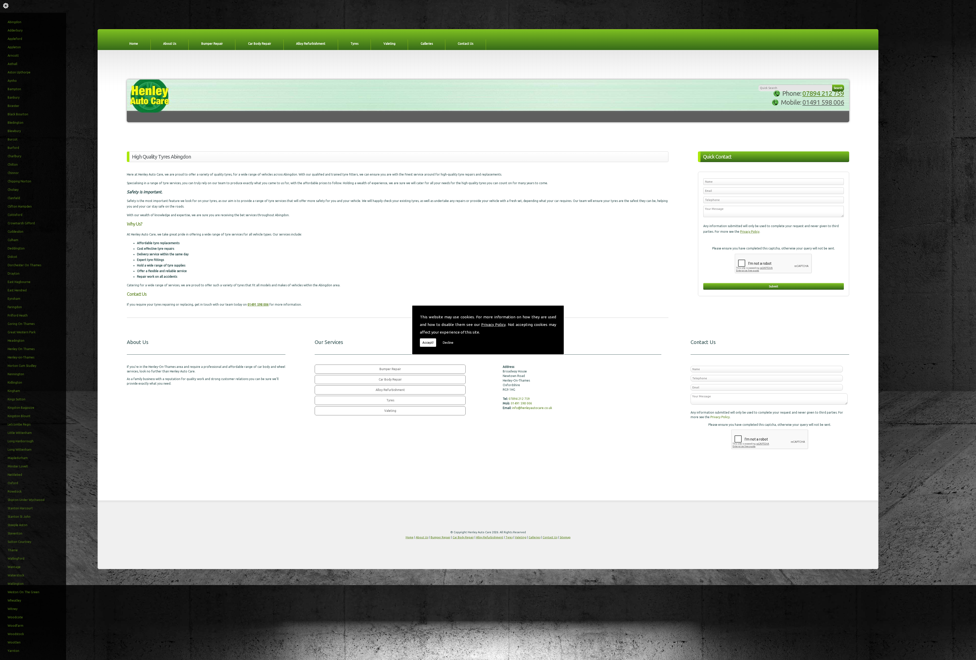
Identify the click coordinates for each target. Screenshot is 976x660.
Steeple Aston (17, 525)
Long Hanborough (21, 441)
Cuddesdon (15, 231)
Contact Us (465, 43)
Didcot (12, 256)
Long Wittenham (20, 449)
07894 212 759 (823, 93)
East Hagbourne (19, 282)
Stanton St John (19, 516)
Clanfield (14, 198)
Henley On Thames (21, 349)
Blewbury (14, 131)
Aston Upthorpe (19, 72)
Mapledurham (18, 458)
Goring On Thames (21, 323)
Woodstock (16, 634)
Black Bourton (18, 114)
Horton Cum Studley (22, 365)
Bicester (13, 105)
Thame (13, 550)
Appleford (15, 38)
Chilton (13, 164)
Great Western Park (22, 332)
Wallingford (16, 558)
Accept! (428, 342)
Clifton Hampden (20, 206)
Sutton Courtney (19, 541)
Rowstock (15, 491)
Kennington (16, 374)
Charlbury (14, 156)
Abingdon (14, 22)
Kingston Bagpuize (21, 407)
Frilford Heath (18, 315)
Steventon (15, 533)
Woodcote (15, 617)
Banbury (14, 97)
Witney (13, 608)
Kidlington (15, 382)
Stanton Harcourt (20, 508)
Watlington (16, 583)
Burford (13, 147)
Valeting (389, 43)
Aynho (12, 80)
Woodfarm (15, 625)
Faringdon (15, 307)
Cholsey (13, 189)
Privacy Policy (493, 324)
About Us (169, 43)
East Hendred (17, 290)
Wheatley (14, 600)
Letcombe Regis (19, 424)
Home (133, 43)
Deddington (16, 248)
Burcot (13, 139)
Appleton (14, 47)
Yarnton (13, 650)
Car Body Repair (259, 43)
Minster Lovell (18, 466)
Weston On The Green (23, 592)
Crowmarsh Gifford (21, 223)
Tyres (354, 43)
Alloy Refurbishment (310, 43)
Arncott (13, 55)
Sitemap (565, 537)
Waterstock (16, 575)
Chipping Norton (19, 181)
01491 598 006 (823, 102)
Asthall (12, 64)
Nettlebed (15, 474)
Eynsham (14, 298)
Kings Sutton (16, 399)
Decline (448, 342)
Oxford (13, 483)
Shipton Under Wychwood (26, 499)
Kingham (14, 390)
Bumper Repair (212, 43)
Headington (16, 340)
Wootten (14, 642)
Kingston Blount (19, 416)
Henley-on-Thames (21, 357)
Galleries (427, 43)
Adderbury (15, 30)
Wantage (14, 567)
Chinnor (13, 173)
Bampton (14, 89)
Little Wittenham (20, 432)
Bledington (15, 122)
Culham (13, 240)
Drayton (14, 273)
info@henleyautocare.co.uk (532, 408)
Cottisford (15, 214)
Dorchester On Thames (24, 265)
